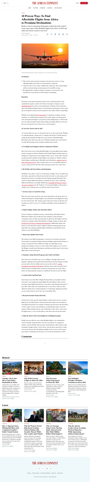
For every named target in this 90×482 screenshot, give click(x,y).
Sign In (77, 3)
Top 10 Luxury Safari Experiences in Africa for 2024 (53, 380)
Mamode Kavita (6, 396)
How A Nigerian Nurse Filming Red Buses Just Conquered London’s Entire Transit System (10, 429)
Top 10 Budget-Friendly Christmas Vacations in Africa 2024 (77, 380)
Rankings (42, 7)
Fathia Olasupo (25, 33)
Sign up (29, 473)
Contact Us (60, 473)
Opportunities (58, 7)
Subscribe (84, 3)
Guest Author (15, 396)
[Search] (7, 3)
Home (29, 7)
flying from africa (41, 115)
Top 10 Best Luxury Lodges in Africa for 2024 (33, 379)
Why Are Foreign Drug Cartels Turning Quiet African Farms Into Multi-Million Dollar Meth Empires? (54, 430)
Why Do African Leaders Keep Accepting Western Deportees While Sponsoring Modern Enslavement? (77, 430)
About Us (53, 473)
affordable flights (27, 106)
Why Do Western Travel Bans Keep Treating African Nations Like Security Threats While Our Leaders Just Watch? (33, 430)
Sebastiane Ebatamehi (29, 449)
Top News (35, 7)
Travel (23, 13)
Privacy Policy (35, 473)
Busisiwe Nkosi (6, 444)
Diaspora (49, 7)
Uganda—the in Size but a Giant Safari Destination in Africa (9, 380)
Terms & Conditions (45, 473)
